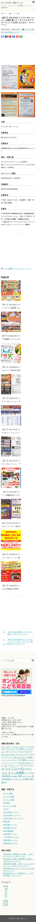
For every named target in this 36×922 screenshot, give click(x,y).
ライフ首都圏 (8, 268)
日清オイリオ (18, 779)
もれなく (6, 809)
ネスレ (14, 760)
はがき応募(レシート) (11, 32)
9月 (6, 890)
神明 (5, 782)
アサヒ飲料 (19, 749)
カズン (21, 752)
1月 (6, 897)
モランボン (24, 765)
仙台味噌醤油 (14, 776)
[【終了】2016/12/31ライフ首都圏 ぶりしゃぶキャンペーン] (11, 322)
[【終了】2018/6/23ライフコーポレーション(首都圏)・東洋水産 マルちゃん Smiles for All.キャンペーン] (11, 540)
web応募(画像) (8, 831)
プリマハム (23, 763)
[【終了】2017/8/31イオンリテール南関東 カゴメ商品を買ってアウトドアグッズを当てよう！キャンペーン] (11, 290)
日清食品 (26, 779)
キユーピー (20, 755)
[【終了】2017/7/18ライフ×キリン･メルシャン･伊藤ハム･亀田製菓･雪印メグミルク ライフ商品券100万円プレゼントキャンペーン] (11, 415)
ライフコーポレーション (22, 268)
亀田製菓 (7, 776)
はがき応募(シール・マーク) (13, 818)
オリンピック (13, 751)
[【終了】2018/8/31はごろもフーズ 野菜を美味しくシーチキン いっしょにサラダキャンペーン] (11, 353)
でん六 (11, 746)
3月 (6, 892)
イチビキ (4, 751)
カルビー (28, 751)
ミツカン (11, 765)
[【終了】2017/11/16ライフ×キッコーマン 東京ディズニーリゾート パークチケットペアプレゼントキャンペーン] (11, 509)
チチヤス (9, 760)
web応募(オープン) (10, 834)
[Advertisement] (18, 51)
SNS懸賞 (6, 803)
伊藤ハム (21, 776)
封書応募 (6, 821)
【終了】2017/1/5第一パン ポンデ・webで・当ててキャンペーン (20, 633)
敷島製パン (10, 779)
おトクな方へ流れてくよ (12, 3)
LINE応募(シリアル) (10, 843)
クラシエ (11, 757)
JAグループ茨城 (5, 746)
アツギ (26, 749)
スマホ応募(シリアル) (10, 837)
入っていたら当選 (9, 806)
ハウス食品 (21, 760)
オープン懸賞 (8, 793)
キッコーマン (8, 754)
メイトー (17, 765)
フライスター (14, 763)
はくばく (16, 747)
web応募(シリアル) (10, 828)
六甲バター (29, 776)
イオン (30, 749)
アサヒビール (10, 749)
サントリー (19, 757)
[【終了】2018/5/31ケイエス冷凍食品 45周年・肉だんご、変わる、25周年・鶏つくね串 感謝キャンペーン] (11, 571)
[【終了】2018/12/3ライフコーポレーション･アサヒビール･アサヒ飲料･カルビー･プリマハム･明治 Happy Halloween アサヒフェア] (11, 384)
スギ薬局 (29, 757)
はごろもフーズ (24, 747)
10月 (6, 888)
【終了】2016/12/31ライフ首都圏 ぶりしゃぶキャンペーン (11, 339)
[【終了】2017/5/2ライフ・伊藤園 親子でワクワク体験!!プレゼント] (11, 478)
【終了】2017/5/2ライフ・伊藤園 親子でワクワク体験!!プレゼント (11, 495)
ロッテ (27, 773)
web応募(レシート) (10, 824)
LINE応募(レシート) (10, 840)
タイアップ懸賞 (8, 800)
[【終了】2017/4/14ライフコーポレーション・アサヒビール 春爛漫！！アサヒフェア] (11, 446)
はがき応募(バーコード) (11, 815)
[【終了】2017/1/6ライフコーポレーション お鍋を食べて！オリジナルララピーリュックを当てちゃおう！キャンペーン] (13, 36)
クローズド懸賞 (8, 797)
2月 (6, 895)
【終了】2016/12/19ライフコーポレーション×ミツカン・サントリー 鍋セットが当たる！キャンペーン (18, 642)
